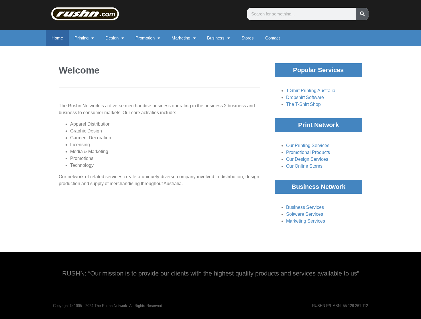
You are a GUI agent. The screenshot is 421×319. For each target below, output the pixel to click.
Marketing (181, 37)
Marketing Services (305, 221)
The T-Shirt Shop (303, 104)
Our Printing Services (307, 145)
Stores (247, 37)
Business (216, 37)
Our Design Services (307, 159)
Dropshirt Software (305, 97)
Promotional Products (308, 152)
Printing (81, 37)
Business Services (305, 207)
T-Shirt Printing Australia (310, 90)
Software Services (304, 214)
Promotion (145, 37)
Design (112, 37)
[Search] (362, 14)
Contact (272, 37)
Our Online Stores (304, 166)
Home (57, 37)
